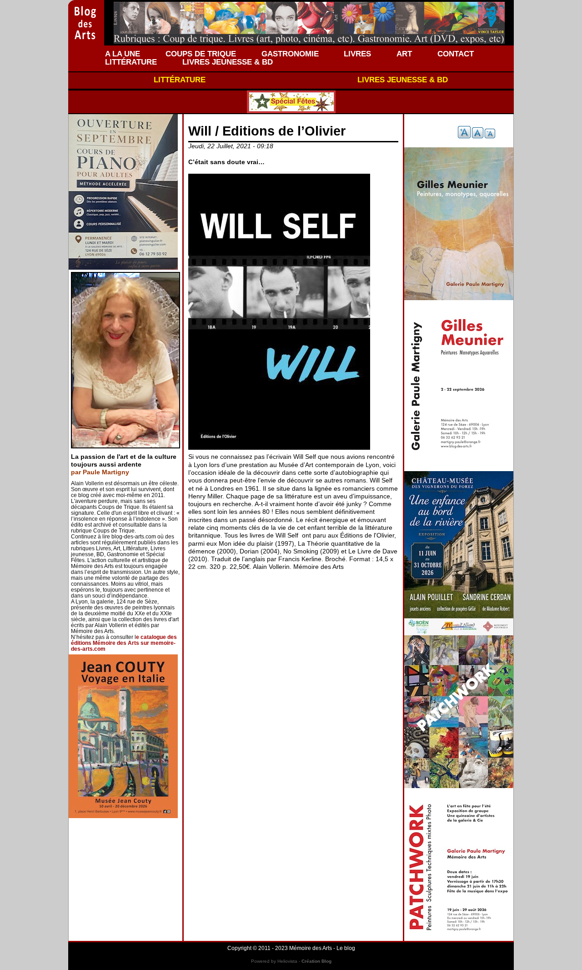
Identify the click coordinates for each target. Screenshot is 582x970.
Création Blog (316, 961)
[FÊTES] (291, 101)
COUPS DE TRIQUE (201, 53)
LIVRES (357, 53)
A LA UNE (122, 53)
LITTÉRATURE (131, 61)
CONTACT (455, 53)
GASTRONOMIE (290, 53)
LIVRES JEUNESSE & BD (227, 61)
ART (404, 53)
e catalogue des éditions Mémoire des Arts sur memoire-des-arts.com (124, 643)
